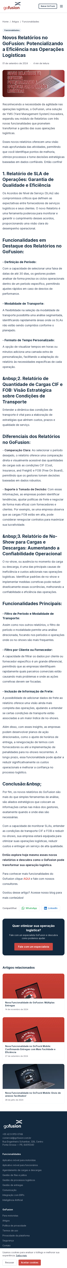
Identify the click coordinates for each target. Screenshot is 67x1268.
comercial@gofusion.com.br (16, 1138)
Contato (6, 1245)
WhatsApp (31, 908)
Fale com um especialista (33, 946)
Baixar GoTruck (48, 6)
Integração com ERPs (13, 1195)
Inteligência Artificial (12, 1200)
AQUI (26, 878)
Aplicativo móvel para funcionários (20, 1165)
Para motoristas (10, 1215)
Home (5, 21)
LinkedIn (52, 908)
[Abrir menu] (61, 6)
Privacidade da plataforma (16, 1235)
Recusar (9, 1262)
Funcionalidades (30, 21)
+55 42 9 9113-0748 (12, 1134)
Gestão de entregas (12, 1185)
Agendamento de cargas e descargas (22, 1170)
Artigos (15, 21)
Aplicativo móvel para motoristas (19, 1160)
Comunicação (9, 1190)
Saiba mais (21, 1255)
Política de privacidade (14, 1225)
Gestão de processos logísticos (18, 1180)
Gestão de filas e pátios (14, 1175)
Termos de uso (10, 1230)
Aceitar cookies (29, 1262)
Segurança (8, 1240)
